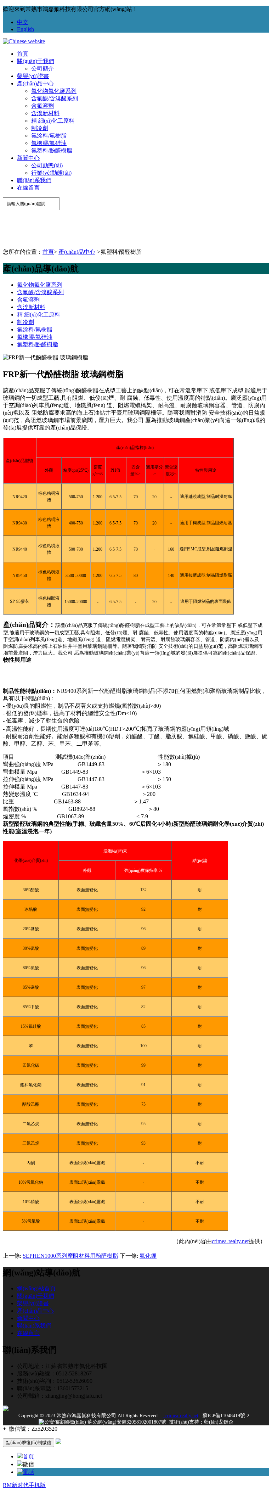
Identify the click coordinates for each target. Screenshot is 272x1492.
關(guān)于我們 (35, 61)
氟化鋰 (148, 1256)
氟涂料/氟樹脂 (49, 136)
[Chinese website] (24, 41)
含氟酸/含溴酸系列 (54, 98)
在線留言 (28, 188)
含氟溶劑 (42, 106)
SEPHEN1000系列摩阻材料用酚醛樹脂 (70, 1256)
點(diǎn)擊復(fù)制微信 (28, 1442)
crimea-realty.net (230, 1241)
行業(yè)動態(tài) (51, 173)
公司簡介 (42, 69)
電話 (28, 1472)
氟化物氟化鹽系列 (53, 91)
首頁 (22, 54)
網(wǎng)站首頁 (36, 1288)
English (25, 29)
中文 (22, 22)
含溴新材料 (45, 113)
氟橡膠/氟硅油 (49, 143)
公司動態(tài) (47, 165)
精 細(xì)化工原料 (52, 121)
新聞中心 (28, 158)
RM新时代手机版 (24, 1485)
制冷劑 (39, 128)
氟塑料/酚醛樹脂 (51, 150)
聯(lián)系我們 (34, 180)
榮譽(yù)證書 (33, 76)
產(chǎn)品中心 (35, 83)
